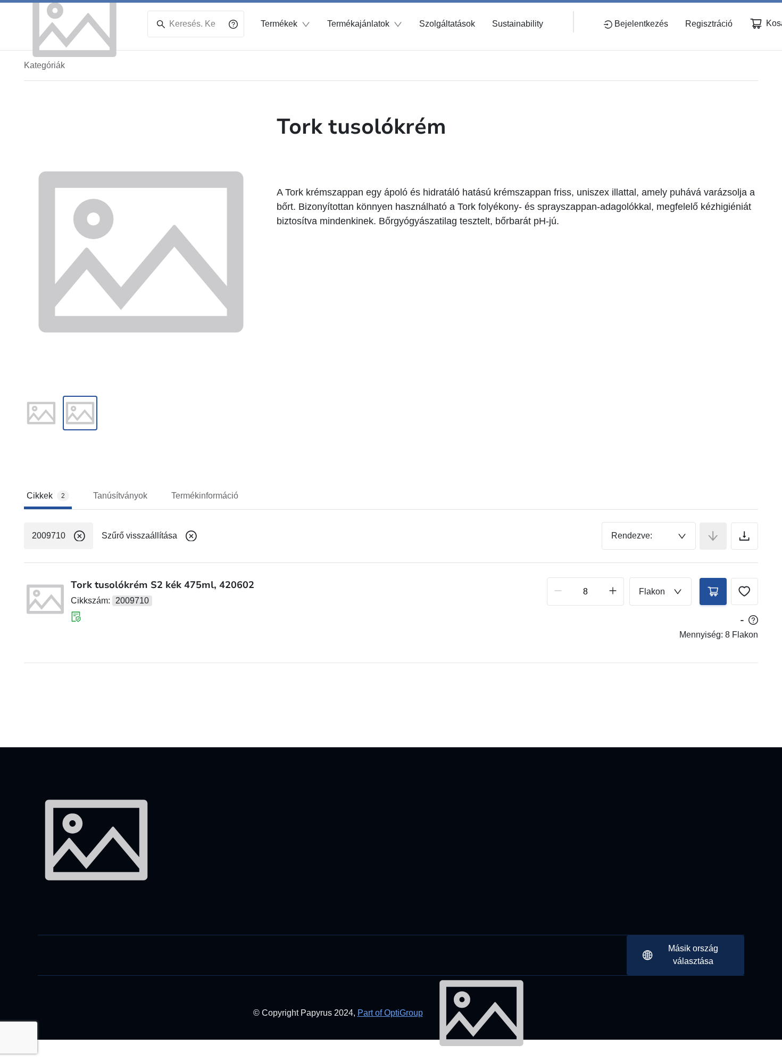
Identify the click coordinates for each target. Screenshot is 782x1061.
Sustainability (517, 23)
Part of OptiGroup (390, 1012)
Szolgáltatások (447, 23)
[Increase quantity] (612, 591)
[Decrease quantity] (558, 591)
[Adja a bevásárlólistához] (744, 591)
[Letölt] (744, 536)
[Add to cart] (713, 591)
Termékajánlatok (358, 23)
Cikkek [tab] (46, 495)
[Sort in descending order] (713, 536)
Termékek (279, 23)
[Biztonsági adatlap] (76, 617)
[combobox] (648, 536)
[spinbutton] (585, 591)
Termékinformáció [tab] (204, 495)
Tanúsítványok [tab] (120, 495)
